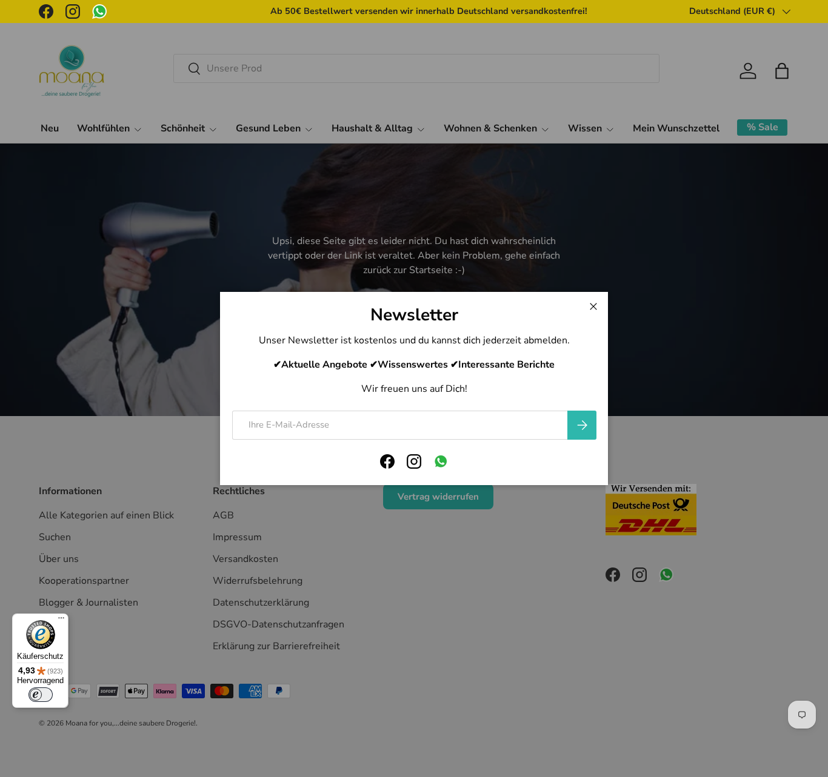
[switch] (40, 694)
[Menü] (61, 620)
